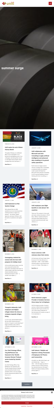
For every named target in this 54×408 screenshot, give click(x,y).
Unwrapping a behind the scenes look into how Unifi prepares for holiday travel (13, 260)
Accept (27, 403)
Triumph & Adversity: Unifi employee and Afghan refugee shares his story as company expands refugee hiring (13, 312)
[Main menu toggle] (50, 3)
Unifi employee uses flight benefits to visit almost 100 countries (40, 208)
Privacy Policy (29, 406)
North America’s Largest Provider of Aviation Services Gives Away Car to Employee (41, 300)
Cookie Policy (23, 406)
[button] (52, 392)
